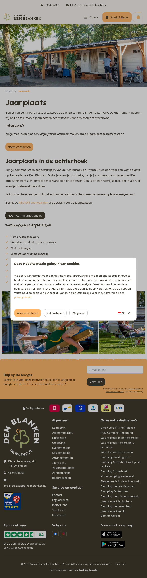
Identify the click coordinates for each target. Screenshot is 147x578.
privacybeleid (22, 297)
